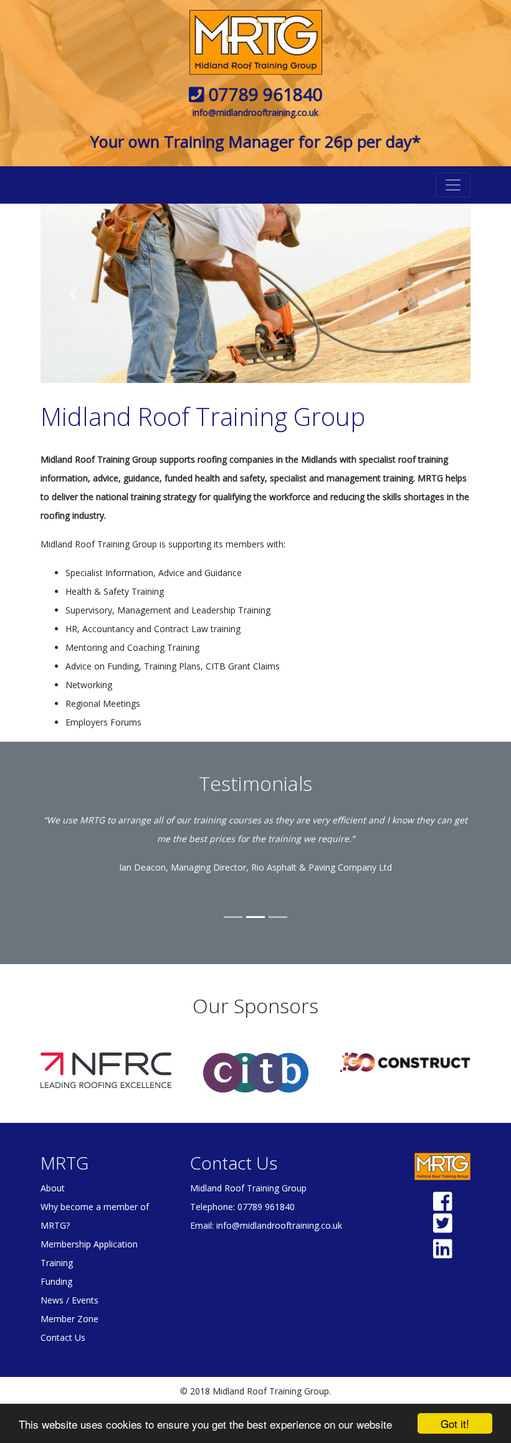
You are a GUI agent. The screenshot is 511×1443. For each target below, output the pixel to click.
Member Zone (69, 1319)
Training (57, 1263)
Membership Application (89, 1244)
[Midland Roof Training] (255, 42)
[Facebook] (442, 1206)
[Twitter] (442, 1228)
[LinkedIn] (442, 1253)
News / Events (69, 1300)
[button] (73, 294)
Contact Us (63, 1337)
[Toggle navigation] (453, 185)
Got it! (455, 1423)
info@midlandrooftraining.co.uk (255, 112)
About (53, 1188)
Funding (56, 1281)
